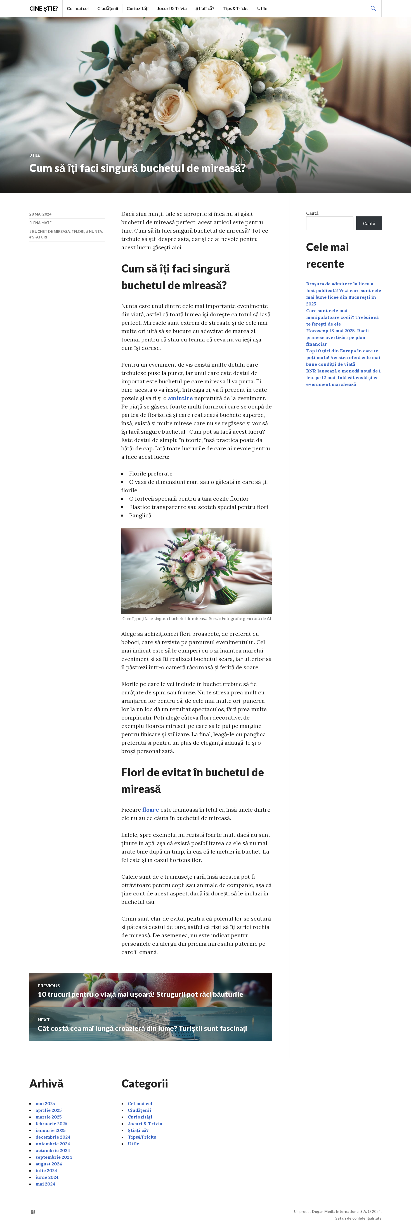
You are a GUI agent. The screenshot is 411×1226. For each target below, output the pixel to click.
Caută (312, 213)
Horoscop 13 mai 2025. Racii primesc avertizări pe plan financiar (337, 337)
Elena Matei (41, 223)
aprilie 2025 (49, 1110)
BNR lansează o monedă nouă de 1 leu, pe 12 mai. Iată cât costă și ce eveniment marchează (343, 377)
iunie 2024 (47, 1177)
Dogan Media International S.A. (339, 1211)
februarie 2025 (51, 1123)
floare (150, 809)
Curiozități (137, 8)
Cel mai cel (78, 8)
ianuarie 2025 (51, 1130)
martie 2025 (49, 1117)
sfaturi (39, 237)
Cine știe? (43, 8)
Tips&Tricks (236, 8)
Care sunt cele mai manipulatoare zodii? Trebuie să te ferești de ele (342, 317)
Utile (262, 8)
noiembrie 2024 (53, 1143)
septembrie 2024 (54, 1157)
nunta (95, 231)
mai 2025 (45, 1103)
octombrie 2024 (53, 1150)
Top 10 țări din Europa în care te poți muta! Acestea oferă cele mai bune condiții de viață (343, 357)
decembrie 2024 (53, 1137)
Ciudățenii (107, 8)
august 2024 (49, 1164)
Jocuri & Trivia (172, 8)
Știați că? (204, 8)
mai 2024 (45, 1184)
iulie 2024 (46, 1170)
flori (79, 231)
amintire (180, 398)
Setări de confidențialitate (358, 1218)
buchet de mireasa (51, 231)
